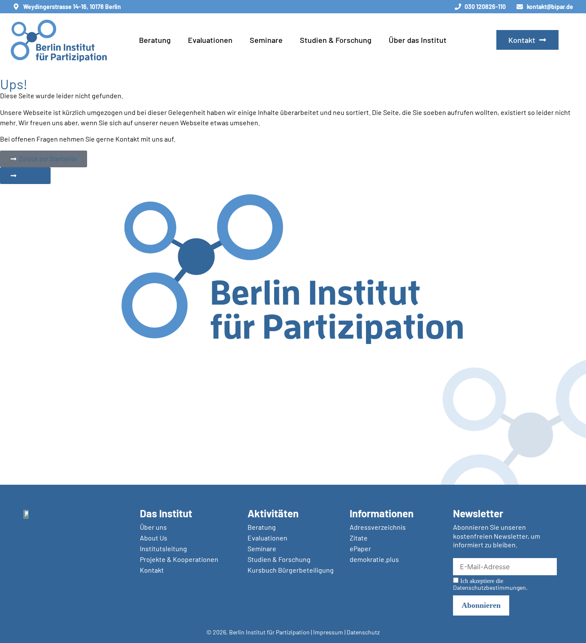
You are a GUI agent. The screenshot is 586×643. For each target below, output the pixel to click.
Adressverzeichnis (378, 527)
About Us (153, 538)
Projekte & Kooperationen (179, 559)
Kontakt (152, 570)
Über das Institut (418, 40)
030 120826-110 (485, 6)
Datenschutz (363, 632)
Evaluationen (210, 40)
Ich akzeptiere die (490, 584)
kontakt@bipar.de (550, 6)
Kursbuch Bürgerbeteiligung (291, 570)
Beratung (155, 40)
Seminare (266, 40)
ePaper (360, 548)
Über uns (153, 527)
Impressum (328, 632)
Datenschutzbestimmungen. (490, 587)
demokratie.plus (374, 559)
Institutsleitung (163, 548)
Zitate (359, 538)
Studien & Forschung (336, 40)
